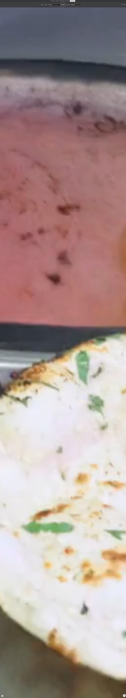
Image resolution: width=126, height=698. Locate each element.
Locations (72, 4)
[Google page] (125, 4)
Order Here (78, 4)
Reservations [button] (56, 4)
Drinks (46, 4)
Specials (49, 4)
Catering (67, 4)
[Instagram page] (123, 4)
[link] (63, 4)
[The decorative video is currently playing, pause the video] (2, 696)
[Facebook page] (121, 4)
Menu (42, 4)
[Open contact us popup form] (124, 695)
